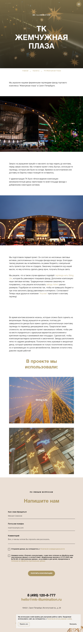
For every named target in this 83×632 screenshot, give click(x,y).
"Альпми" (43, 293)
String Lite (41, 400)
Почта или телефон (16, 523)
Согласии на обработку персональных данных (28, 561)
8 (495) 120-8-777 (41, 595)
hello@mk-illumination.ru (41, 599)
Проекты (36, 70)
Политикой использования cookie (59, 619)
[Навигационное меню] (79, 4)
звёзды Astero (52, 284)
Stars (41, 451)
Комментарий (13, 535)
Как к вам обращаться (17, 512)
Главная (25, 70)
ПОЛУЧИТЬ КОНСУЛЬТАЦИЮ (41, 573)
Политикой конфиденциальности (52, 549)
